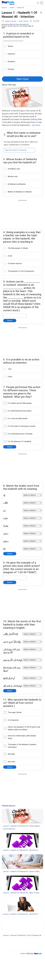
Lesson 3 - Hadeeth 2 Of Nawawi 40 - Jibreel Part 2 (20, 850)
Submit (9, 321)
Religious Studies (10, 21)
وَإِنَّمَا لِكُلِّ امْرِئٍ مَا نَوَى (12, 642)
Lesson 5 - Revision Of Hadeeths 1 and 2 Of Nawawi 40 (22, 935)
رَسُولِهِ (5, 541)
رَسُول (5, 533)
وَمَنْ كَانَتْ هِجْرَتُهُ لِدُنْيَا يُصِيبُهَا (11, 669)
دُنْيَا (4, 549)
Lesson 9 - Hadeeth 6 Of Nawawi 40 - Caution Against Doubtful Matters (21, 827)
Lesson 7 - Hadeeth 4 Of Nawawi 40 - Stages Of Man (21, 871)
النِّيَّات (5, 503)
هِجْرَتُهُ (5, 526)
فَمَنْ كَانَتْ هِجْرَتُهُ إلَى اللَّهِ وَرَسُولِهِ (11, 651)
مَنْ (4, 510)
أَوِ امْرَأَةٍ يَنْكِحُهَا (9, 678)
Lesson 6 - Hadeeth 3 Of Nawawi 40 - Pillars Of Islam (21, 893)
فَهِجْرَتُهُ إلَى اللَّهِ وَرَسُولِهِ (12, 660)
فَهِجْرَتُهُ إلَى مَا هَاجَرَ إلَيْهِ (12, 686)
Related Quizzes (8, 806)
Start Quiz (22, 79)
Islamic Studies (23, 21)
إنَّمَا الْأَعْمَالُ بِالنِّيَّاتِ (10, 634)
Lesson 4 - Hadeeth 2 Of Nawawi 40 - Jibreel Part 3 (20, 914)
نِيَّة (4, 495)
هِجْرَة (5, 518)
